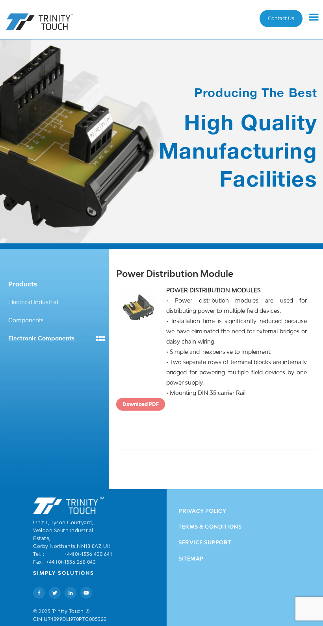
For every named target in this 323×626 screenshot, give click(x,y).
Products (22, 284)
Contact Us (281, 18)
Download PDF (141, 404)
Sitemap (191, 558)
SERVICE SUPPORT (204, 542)
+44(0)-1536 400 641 (88, 554)
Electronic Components (41, 338)
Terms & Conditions (209, 526)
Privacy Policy (202, 511)
